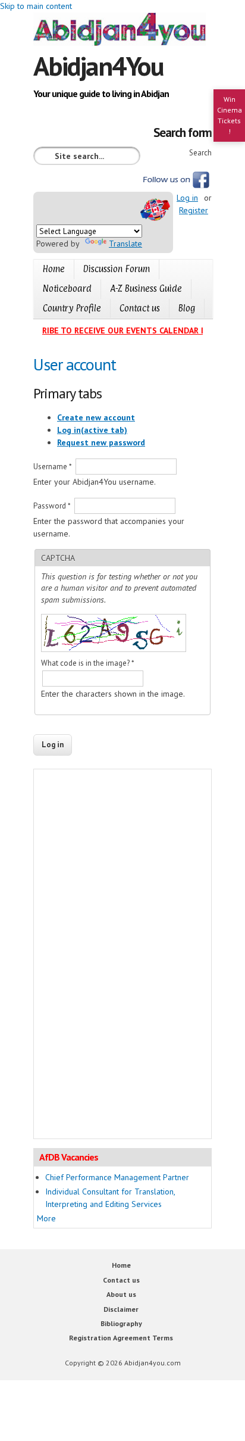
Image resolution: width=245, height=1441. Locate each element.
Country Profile (72, 308)
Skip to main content (36, 6)
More (46, 1218)
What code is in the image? (87, 663)
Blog (186, 308)
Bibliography (121, 1323)
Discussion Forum (116, 269)
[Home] (122, 31)
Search (200, 153)
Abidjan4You (98, 65)
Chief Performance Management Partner (117, 1177)
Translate (125, 243)
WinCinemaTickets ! (229, 115)
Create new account (96, 417)
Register (193, 210)
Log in (187, 197)
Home (54, 269)
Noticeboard (67, 288)
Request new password (101, 442)
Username (52, 466)
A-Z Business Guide (146, 288)
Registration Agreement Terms (121, 1337)
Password (52, 506)
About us (121, 1294)
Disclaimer (121, 1309)
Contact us (140, 308)
